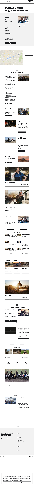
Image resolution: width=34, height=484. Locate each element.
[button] (2, 1)
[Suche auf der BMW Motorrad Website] (5, 1)
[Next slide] (28, 19)
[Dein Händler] (7, 1)
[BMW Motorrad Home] (30, 1)
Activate (12, 59)
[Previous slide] (18, 19)
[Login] (9, 1)
